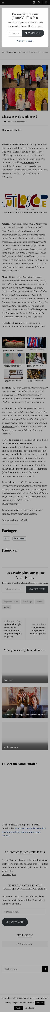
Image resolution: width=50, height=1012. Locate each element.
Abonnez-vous (33, 33)
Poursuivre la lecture (25, 41)
